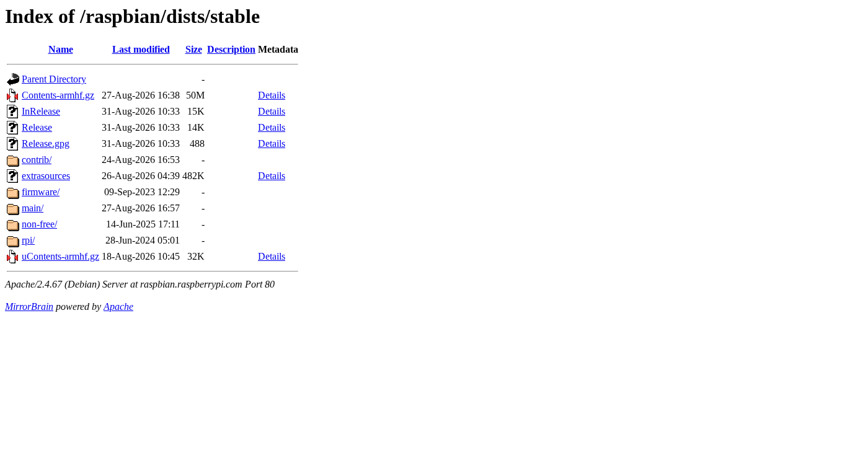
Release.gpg (45, 143)
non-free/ (39, 224)
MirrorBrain (29, 306)
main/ (32, 208)
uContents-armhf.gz (60, 256)
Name (60, 49)
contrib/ (36, 159)
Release (37, 127)
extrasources (46, 175)
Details (271, 95)
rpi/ (28, 240)
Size (193, 49)
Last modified (141, 49)
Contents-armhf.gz (58, 95)
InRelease (41, 111)
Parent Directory (54, 79)
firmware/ (41, 192)
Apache (118, 306)
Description (231, 49)
